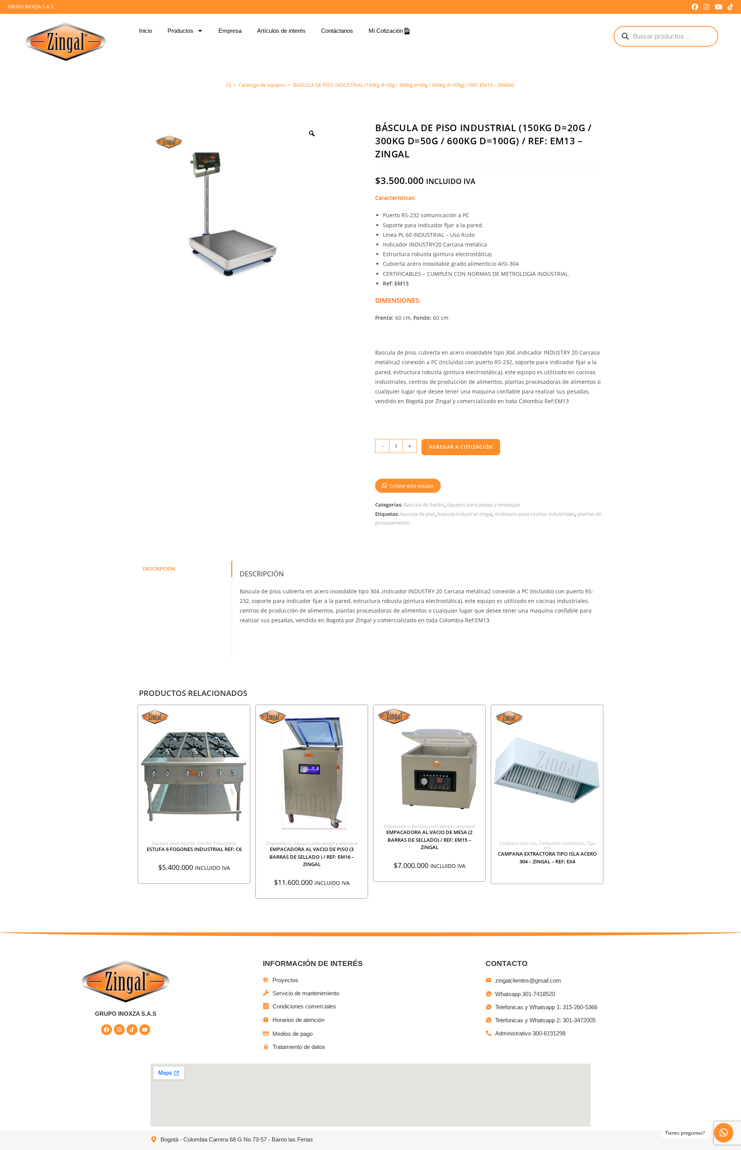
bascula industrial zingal (465, 513)
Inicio (145, 30)
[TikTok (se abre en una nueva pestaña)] (729, 7)
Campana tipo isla (517, 843)
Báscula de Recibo (424, 504)
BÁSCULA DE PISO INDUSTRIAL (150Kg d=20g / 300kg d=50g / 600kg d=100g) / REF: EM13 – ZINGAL (404, 84)
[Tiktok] (132, 1029)
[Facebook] (106, 1029)
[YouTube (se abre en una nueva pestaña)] (718, 7)
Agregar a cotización (460, 447)
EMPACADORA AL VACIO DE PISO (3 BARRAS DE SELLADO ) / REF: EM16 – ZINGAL (311, 857)
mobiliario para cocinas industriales (534, 513)
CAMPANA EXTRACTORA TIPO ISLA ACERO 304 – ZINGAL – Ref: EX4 (547, 857)
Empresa (230, 30)
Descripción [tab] (159, 569)
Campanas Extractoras (561, 843)
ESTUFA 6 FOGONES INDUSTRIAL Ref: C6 (194, 849)
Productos (180, 30)
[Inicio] (228, 84)
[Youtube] (144, 1029)
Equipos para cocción (173, 843)
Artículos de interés (281, 30)
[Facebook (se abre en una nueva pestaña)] (695, 7)
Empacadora (279, 843)
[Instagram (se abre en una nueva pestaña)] (706, 7)
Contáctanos (337, 30)
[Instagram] (119, 1029)
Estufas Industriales (217, 843)
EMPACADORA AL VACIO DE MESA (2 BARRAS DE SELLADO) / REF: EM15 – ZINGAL (429, 840)
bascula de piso (417, 513)
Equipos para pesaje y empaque (483, 504)
